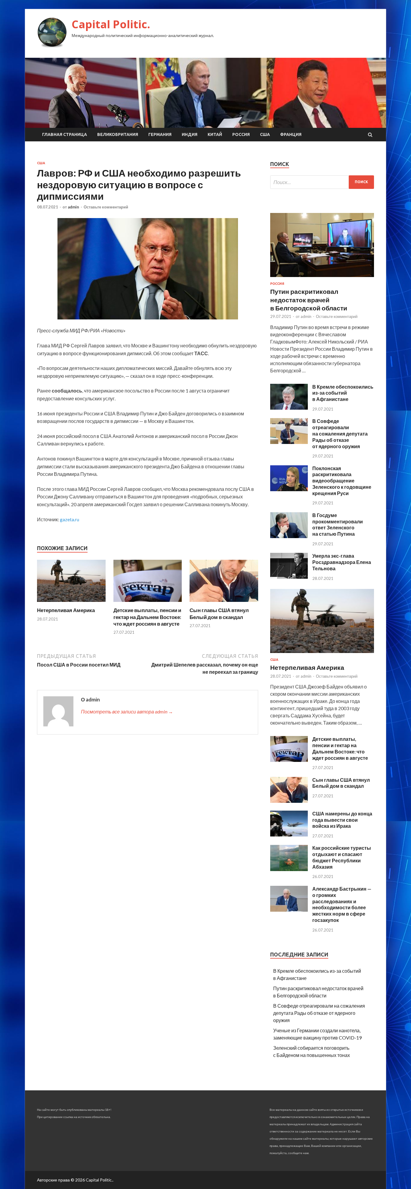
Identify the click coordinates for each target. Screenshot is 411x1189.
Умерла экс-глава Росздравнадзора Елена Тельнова (341, 562)
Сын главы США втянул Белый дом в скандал (219, 613)
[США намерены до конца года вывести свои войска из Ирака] (289, 834)
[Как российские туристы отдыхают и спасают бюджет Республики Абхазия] (289, 869)
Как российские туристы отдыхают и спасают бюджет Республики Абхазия (341, 857)
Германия (160, 134)
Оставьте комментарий (106, 207)
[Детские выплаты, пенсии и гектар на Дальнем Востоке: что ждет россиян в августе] (147, 603)
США (265, 134)
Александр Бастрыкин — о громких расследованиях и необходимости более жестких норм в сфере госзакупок (341, 904)
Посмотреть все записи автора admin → (127, 711)
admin (73, 207)
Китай (215, 134)
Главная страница (64, 134)
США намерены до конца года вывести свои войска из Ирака (342, 820)
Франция (290, 134)
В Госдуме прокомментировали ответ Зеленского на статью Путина (337, 524)
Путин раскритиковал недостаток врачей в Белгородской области (308, 300)
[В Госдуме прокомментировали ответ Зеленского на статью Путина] (289, 536)
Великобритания (117, 134)
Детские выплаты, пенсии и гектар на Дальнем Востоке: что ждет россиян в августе (147, 617)
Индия (189, 134)
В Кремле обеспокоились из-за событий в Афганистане (342, 393)
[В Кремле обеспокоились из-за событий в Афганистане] (289, 408)
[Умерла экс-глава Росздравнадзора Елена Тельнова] (289, 577)
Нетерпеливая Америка (66, 610)
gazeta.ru (69, 519)
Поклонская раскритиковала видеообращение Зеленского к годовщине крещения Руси (341, 480)
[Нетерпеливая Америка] (71, 603)
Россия (241, 134)
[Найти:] (322, 182)
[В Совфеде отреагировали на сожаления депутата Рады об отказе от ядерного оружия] (289, 442)
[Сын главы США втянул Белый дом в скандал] (224, 603)
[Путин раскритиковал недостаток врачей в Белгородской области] (322, 278)
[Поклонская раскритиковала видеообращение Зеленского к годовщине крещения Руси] (289, 489)
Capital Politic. (111, 24)
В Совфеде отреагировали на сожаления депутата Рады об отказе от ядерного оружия (340, 433)
